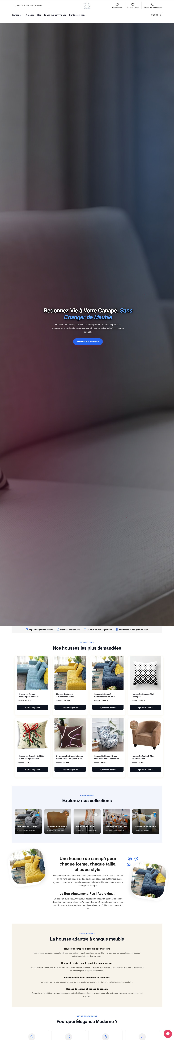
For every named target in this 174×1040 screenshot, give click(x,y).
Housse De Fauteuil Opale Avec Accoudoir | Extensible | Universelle (107, 757)
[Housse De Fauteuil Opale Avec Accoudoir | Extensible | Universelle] (108, 734)
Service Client (133, 7)
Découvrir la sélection (88, 341)
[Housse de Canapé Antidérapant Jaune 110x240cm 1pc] (70, 673)
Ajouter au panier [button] (32, 707)
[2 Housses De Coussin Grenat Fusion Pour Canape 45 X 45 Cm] (70, 734)
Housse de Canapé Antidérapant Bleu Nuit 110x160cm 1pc (104, 695)
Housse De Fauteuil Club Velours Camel (143, 757)
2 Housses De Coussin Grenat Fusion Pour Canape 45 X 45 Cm (69, 757)
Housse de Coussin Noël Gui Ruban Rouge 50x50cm (31, 757)
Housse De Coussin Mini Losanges (143, 695)
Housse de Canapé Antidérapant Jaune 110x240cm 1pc (65, 695)
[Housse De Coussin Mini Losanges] (145, 673)
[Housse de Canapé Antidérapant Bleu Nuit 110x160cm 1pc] (108, 673)
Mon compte (117, 7)
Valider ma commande (153, 7)
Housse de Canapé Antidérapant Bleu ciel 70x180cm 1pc (29, 695)
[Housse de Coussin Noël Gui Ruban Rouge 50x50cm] (32, 734)
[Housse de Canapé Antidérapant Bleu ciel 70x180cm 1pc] (32, 673)
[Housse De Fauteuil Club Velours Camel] (145, 734)
